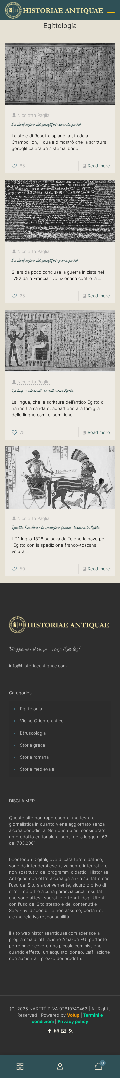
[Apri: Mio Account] (60, 1066)
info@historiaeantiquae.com (38, 665)
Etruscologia (33, 733)
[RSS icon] (70, 1031)
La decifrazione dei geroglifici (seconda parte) (46, 124)
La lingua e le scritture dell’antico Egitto (42, 390)
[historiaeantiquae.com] (54, 10)
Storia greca (32, 745)
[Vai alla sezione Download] (20, 1066)
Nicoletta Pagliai (33, 115)
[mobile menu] (111, 10)
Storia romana (34, 757)
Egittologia (31, 708)
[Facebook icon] (49, 1031)
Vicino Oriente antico (42, 720)
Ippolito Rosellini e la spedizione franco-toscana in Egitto (56, 527)
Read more (99, 165)
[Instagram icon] (56, 1031)
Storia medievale (37, 769)
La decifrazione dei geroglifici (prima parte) (45, 260)
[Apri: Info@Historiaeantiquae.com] (63, 1031)
